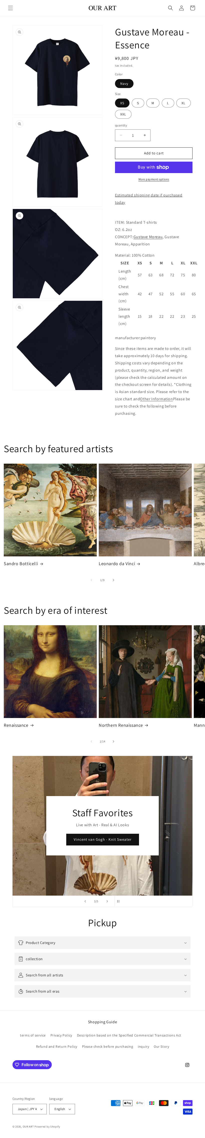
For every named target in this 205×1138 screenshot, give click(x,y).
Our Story (161, 1046)
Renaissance (16, 725)
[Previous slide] (85, 901)
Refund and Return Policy (56, 1046)
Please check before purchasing (107, 1046)
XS (122, 103)
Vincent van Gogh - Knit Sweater (103, 839)
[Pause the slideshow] (119, 901)
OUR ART (28, 1126)
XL (184, 103)
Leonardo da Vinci (117, 563)
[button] (10, 7)
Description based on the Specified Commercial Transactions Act (129, 1035)
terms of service (33, 1035)
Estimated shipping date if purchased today (148, 199)
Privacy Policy (61, 1035)
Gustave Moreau (148, 236)
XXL (123, 114)
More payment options (153, 179)
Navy (124, 83)
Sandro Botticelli (21, 563)
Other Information (156, 399)
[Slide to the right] (113, 580)
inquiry (143, 1046)
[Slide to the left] (91, 580)
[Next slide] (107, 901)
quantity (121, 125)
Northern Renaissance (121, 725)
